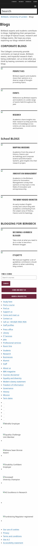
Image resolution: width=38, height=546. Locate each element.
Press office (8, 329)
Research (21, 1)
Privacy (6, 533)
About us (7, 368)
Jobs (5, 339)
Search (5, 283)
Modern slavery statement (14, 381)
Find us (6, 308)
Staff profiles (8, 325)
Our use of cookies (11, 529)
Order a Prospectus (19, 296)
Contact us (7, 318)
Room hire (7, 346)
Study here (7, 301)
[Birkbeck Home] (19, 6)
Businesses (28, 1)
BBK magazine (9, 371)
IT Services (7, 336)
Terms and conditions (12, 536)
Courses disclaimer (11, 375)
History (6, 391)
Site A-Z (6, 539)
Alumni (35, 1)
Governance (8, 388)
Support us (7, 312)
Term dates (8, 398)
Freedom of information (13, 385)
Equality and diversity (12, 378)
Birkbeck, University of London (14, 17)
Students (14, 1)
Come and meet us (19, 290)
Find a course (7, 274)
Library (6, 333)
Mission (6, 395)
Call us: (14, 322)
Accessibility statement (13, 543)
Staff (5, 364)
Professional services (12, 343)
